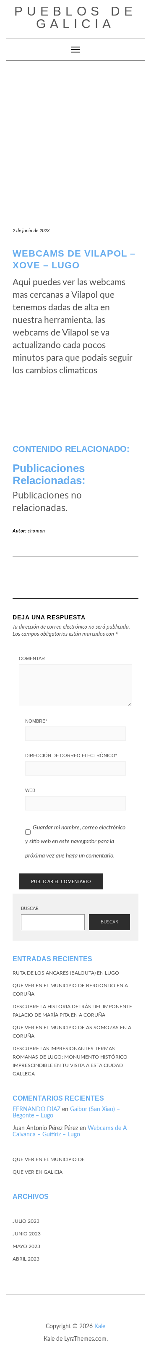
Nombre (36, 721)
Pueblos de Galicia (75, 17)
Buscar (30, 908)
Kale (99, 1326)
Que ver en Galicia (37, 1172)
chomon (36, 531)
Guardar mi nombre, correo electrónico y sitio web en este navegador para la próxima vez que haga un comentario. (75, 842)
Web (30, 790)
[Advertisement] (75, 140)
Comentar (32, 658)
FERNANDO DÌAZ (36, 1109)
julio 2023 (26, 1221)
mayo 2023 (26, 1246)
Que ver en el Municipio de (49, 1159)
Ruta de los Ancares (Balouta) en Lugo (66, 972)
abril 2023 (26, 1258)
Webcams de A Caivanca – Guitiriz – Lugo (70, 1131)
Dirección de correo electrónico (71, 755)
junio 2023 (27, 1233)
